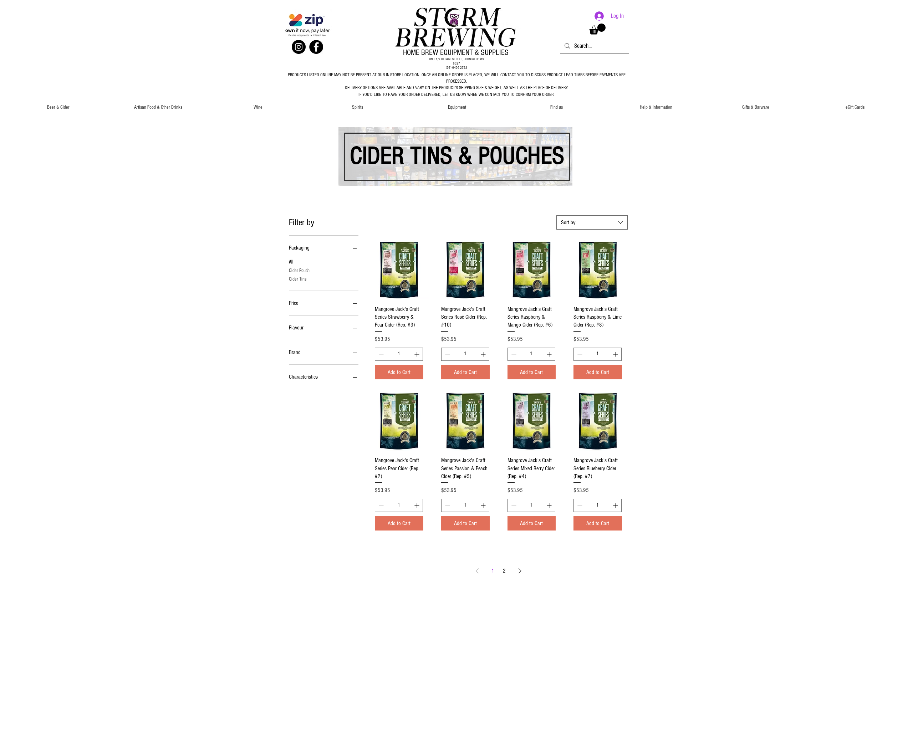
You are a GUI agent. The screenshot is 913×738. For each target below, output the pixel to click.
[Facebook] (316, 47)
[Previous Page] (477, 571)
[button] (58, 104)
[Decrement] (380, 354)
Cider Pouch (299, 270)
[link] (597, 29)
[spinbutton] (399, 354)
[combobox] (592, 222)
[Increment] (417, 354)
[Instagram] (299, 47)
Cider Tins (297, 279)
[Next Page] (520, 571)
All (291, 262)
